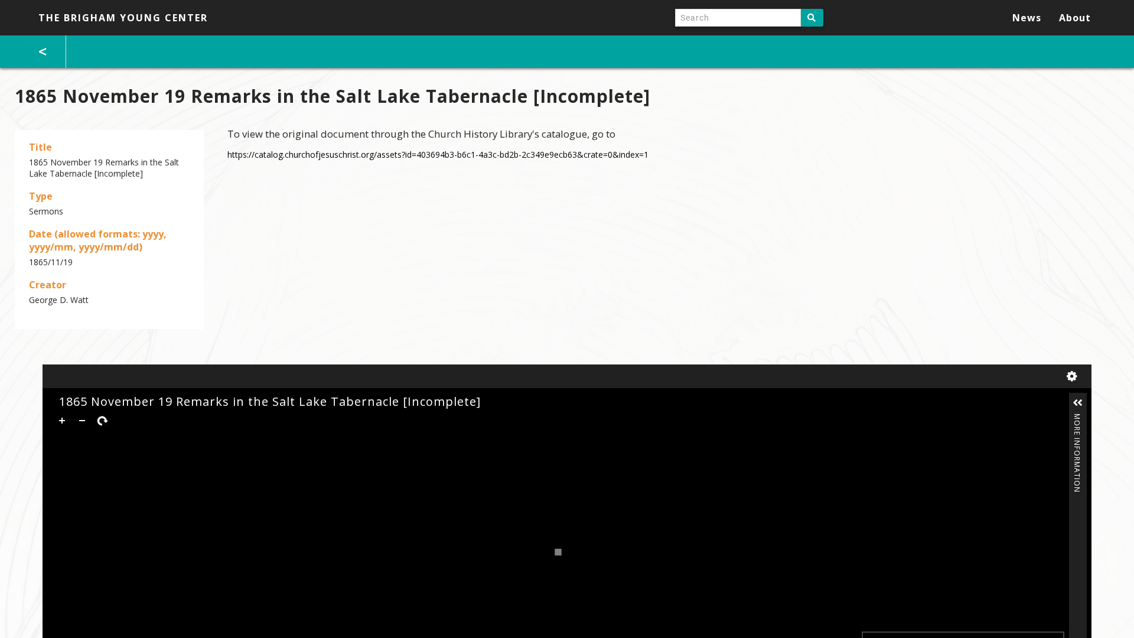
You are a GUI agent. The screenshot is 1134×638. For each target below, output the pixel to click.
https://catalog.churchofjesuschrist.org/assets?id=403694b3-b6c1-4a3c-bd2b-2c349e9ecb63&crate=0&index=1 (438, 154)
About (1075, 17)
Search (812, 18)
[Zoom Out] (82, 420)
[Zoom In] (62, 420)
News (1026, 17)
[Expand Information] (1078, 403)
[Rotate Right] (102, 420)
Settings (1074, 376)
